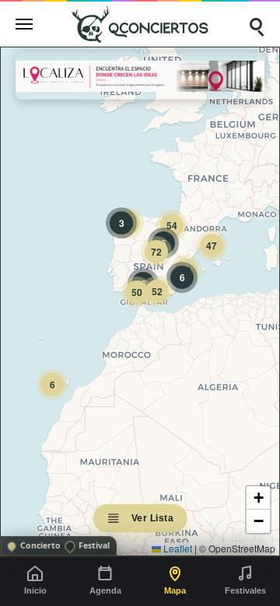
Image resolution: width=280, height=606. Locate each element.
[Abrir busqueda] (256, 24)
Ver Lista (152, 518)
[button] (52, 384)
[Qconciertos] (140, 24)
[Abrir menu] (24, 24)
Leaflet (176, 548)
